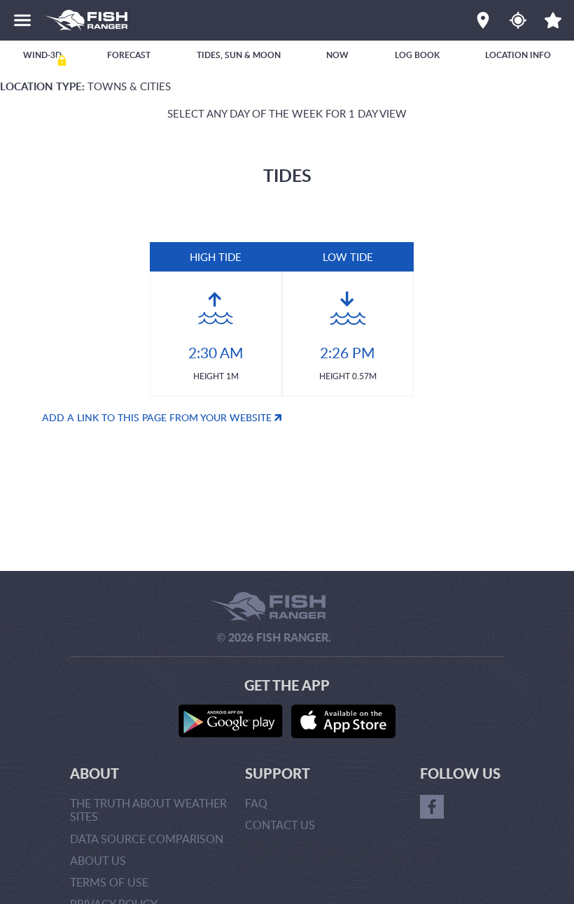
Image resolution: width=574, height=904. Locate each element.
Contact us (280, 825)
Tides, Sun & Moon (239, 55)
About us (98, 860)
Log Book (417, 55)
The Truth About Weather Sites (148, 810)
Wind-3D (42, 55)
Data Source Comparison (146, 839)
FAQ (256, 803)
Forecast (128, 55)
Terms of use (109, 882)
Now (337, 55)
